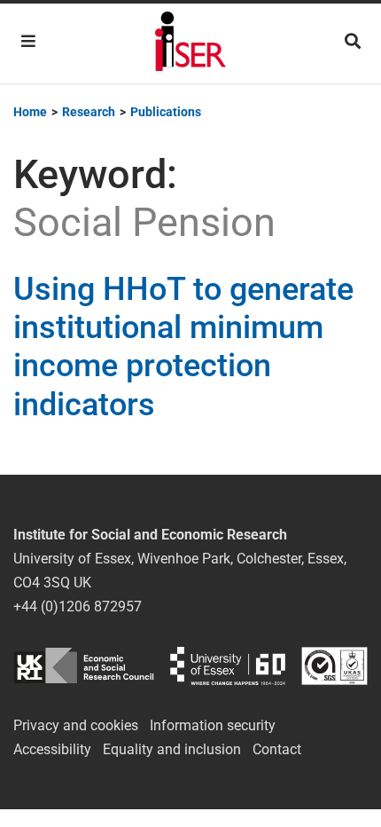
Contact (277, 749)
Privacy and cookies (75, 725)
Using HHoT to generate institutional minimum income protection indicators (183, 347)
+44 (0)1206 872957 (77, 606)
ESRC (83, 665)
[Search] (353, 41)
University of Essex (227, 665)
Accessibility (52, 749)
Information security (213, 725)
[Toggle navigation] (28, 41)
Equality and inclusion (172, 749)
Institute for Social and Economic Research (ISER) (190, 43)
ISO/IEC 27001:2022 (334, 665)
